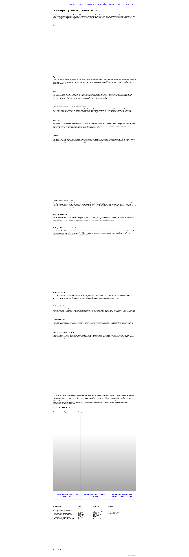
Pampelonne (81, 519)
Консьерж (90, 4)
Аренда (72, 4)
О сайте (111, 4)
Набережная (96, 515)
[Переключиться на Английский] (67, 528)
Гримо (79, 513)
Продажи (81, 4)
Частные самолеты (112, 511)
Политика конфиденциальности (131, 555)
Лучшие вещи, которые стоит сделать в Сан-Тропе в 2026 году (122, 495)
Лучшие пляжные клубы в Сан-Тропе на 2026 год (67, 495)
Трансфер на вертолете (113, 508)
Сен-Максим (81, 514)
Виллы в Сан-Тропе (58, 550)
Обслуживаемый (97, 518)
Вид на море (96, 512)
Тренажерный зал (97, 514)
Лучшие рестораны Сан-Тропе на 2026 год (94, 495)
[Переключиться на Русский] (67, 536)
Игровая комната (97, 508)
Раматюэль (80, 518)
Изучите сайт (101, 4)
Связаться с (130, 4)
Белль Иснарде (81, 508)
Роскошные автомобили (113, 512)
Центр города (81, 510)
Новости (120, 4)
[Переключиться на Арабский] (58, 528)
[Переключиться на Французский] (58, 536)
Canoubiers (80, 515)
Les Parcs (80, 517)
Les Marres (80, 511)
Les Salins (80, 512)
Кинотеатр (95, 510)
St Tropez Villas (57, 506)
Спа (94, 517)
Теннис (94, 516)
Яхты (109, 510)
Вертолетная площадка (98, 511)
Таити (79, 516)
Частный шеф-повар (112, 513)
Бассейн (95, 513)
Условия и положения (119, 555)
